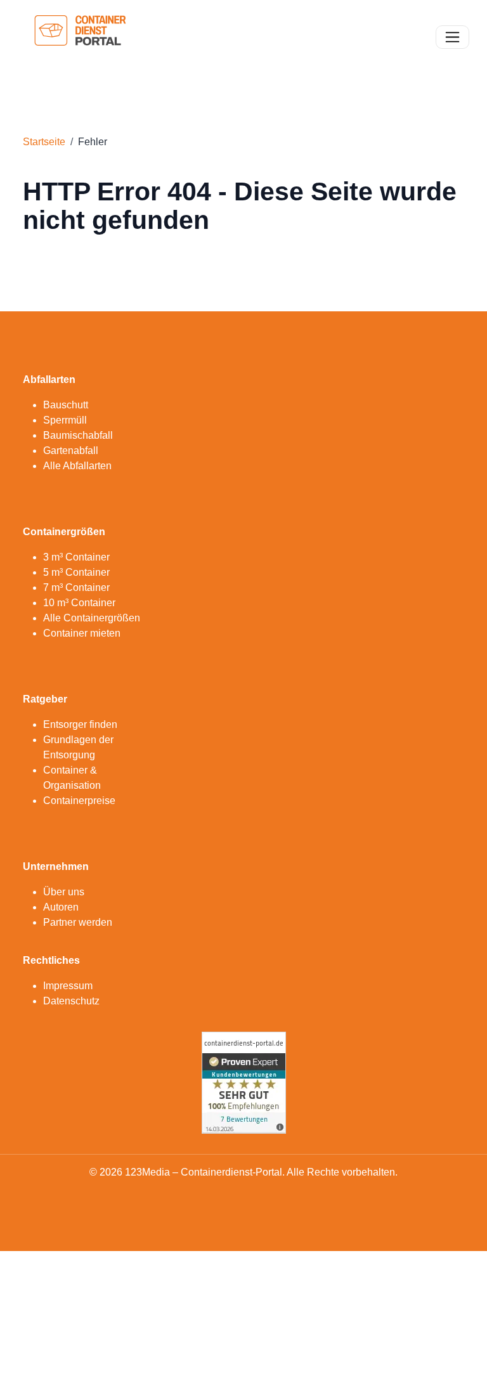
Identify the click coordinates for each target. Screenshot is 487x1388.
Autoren (61, 907)
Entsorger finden (80, 724)
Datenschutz (71, 1001)
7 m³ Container (76, 587)
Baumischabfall (78, 435)
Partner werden (77, 922)
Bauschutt (65, 404)
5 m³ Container (76, 572)
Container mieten (81, 633)
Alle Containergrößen (91, 618)
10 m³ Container (79, 602)
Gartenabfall (70, 450)
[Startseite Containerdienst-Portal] (80, 35)
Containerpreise (79, 800)
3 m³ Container (76, 557)
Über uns (63, 891)
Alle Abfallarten (77, 465)
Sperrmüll (65, 420)
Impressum (68, 985)
